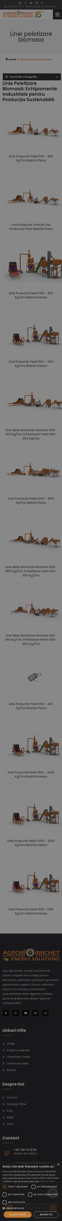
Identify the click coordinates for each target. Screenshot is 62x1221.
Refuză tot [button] (46, 1214)
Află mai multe (48, 1181)
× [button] (58, 1164)
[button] (31, 1208)
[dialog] (31, 1191)
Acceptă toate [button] (17, 1214)
